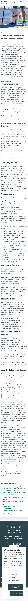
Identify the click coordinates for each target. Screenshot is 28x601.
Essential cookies (13, 574)
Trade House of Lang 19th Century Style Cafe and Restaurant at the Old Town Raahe (14, 503)
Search (16, 3)
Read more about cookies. (11, 570)
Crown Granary (7, 508)
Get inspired (6, 33)
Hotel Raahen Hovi (8, 496)
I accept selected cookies (15, 587)
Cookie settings (14, 546)
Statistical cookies (13, 577)
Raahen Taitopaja (8, 514)
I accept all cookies (17, 593)
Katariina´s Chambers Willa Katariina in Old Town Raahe (14, 493)
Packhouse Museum (9, 506)
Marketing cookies (13, 581)
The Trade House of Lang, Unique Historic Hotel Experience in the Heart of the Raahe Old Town (14, 488)
